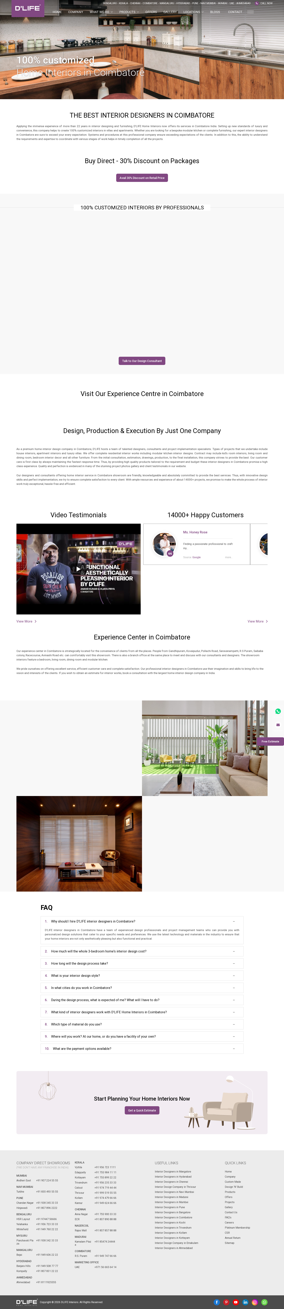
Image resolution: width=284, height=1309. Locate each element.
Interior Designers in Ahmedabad (174, 1248)
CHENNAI (80, 1209)
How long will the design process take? (76, 963)
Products (127, 12)
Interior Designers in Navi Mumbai (174, 1192)
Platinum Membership (237, 1227)
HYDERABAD (24, 1261)
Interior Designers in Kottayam (172, 1237)
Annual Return (232, 1237)
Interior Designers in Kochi (170, 1222)
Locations (191, 12)
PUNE (19, 1198)
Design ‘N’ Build (234, 1186)
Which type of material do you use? (73, 1024)
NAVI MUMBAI (24, 1186)
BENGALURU (24, 1214)
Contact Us (231, 1212)
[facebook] (217, 1302)
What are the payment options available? (78, 1049)
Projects (230, 1202)
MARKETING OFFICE (87, 1262)
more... (229, 557)
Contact (235, 12)
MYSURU (21, 1235)
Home (57, 12)
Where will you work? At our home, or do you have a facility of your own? (100, 1036)
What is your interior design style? (72, 976)
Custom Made (233, 1181)
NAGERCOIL (82, 1225)
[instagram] (255, 1302)
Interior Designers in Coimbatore (173, 1217)
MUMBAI (21, 1175)
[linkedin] (245, 1302)
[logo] (28, 8)
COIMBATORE (83, 1251)
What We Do (99, 12)
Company (75, 12)
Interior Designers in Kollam (171, 1232)
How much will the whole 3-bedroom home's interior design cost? (95, 951)
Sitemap (229, 1243)
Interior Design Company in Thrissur (175, 1186)
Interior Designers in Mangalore (173, 1171)
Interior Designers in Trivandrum (173, 1227)
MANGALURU (24, 1250)
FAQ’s (228, 1217)
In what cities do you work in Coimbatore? (78, 988)
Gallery (170, 12)
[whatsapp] (264, 1302)
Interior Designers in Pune (170, 1207)
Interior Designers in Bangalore (172, 1212)
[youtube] (236, 1302)
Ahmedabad (24, 1277)
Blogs (215, 12)
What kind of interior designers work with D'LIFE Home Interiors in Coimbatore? (106, 1012)
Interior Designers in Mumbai (171, 1202)
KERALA (79, 1162)
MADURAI (80, 1236)
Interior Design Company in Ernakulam (176, 1243)
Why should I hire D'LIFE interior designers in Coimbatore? (90, 921)
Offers (151, 12)
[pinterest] (226, 1302)
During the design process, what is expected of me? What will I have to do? (102, 1000)
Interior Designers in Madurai (171, 1197)
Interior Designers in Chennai (171, 1181)
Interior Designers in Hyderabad (173, 1176)
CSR (227, 1232)
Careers (229, 1222)
